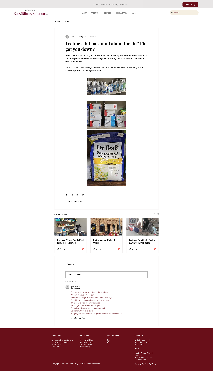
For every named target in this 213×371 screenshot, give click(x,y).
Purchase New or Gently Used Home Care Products (70, 241)
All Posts (57, 21)
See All (156, 214)
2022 (67, 21)
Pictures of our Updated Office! (104, 241)
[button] (84, 13)
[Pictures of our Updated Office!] (107, 227)
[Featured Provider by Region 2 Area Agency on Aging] (142, 227)
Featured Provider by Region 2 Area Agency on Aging (142, 241)
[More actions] (146, 37)
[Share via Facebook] (66, 195)
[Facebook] (108, 342)
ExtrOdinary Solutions (77, 364)
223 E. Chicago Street (142, 340)
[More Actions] (146, 287)
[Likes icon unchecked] (72, 318)
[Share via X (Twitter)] (72, 195)
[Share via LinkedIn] (77, 195)
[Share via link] (83, 195)
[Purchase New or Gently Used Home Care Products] (70, 227)
